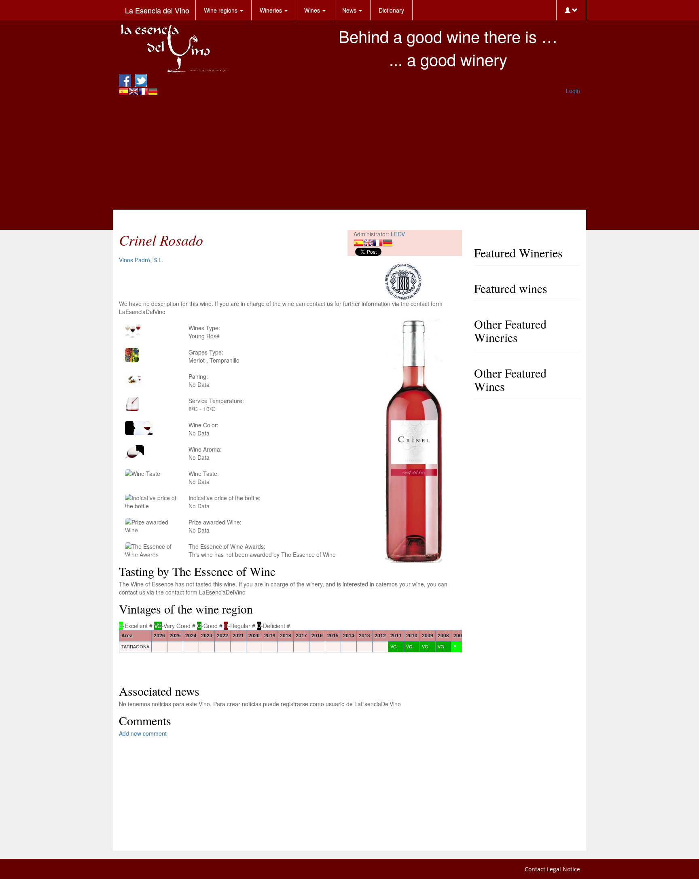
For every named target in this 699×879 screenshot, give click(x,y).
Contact (535, 869)
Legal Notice (563, 869)
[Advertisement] (349, 153)
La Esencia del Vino (157, 10)
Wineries (272, 10)
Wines (313, 10)
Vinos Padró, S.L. (141, 260)
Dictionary (391, 10)
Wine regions (221, 10)
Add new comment (143, 733)
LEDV (398, 234)
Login (573, 91)
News (350, 10)
